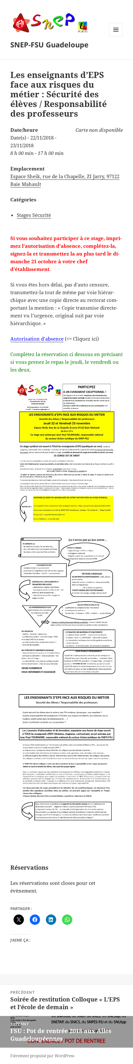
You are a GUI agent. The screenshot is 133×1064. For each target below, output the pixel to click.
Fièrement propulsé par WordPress (42, 1056)
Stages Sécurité (34, 215)
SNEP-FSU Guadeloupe (49, 44)
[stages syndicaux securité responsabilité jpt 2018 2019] (66, 454)
